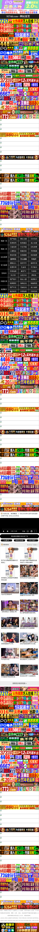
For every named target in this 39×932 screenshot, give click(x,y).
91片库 (13, 275)
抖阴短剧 (23, 291)
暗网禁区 (13, 283)
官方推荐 (4, 265)
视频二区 (4, 249)
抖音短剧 (13, 271)
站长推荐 (4, 257)
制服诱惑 (34, 283)
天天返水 (34, 267)
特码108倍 (19, 540)
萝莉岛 (34, 275)
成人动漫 (34, 243)
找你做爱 (34, 255)
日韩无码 (34, 291)
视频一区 (4, 241)
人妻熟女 (13, 251)
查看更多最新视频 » (19, 683)
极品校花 (13, 291)
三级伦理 (13, 247)
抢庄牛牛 (23, 263)
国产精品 (13, 239)
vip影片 (6, 540)
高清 (23, 531)
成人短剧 (34, 287)
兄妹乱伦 (23, 287)
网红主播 (23, 239)
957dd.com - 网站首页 (18, 16)
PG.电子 (32, 540)
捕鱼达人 (13, 263)
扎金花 (23, 267)
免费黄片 (34, 279)
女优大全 (23, 275)
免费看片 (4, 289)
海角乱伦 (23, 283)
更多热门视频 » (32, 545)
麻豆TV (23, 271)
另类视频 (34, 251)
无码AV (4, 273)
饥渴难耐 (23, 255)
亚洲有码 (13, 243)
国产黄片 (13, 279)
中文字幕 (23, 247)
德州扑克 (34, 263)
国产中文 (13, 287)
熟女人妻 (23, 279)
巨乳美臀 (34, 247)
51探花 (33, 271)
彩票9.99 (13, 267)
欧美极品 (23, 243)
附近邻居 (13, 255)
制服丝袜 (23, 251)
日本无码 (34, 239)
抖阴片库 (4, 281)
